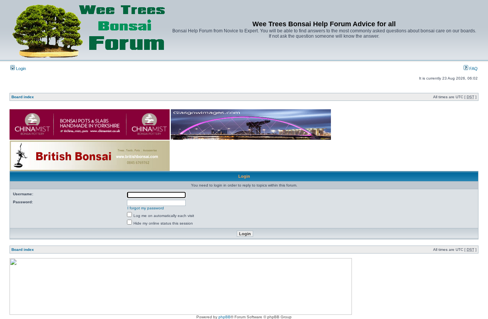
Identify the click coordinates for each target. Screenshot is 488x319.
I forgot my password (145, 208)
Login (20, 68)
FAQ (473, 68)
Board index (22, 97)
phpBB (224, 317)
